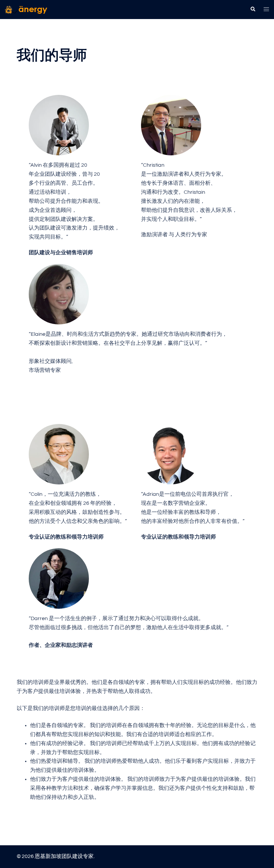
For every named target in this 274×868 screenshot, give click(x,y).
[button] (252, 9)
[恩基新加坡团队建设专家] (26, 9)
